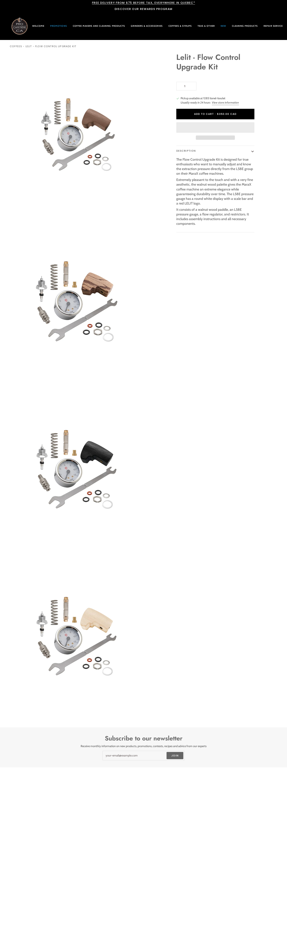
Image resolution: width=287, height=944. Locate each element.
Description (186, 151)
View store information (225, 102)
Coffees (16, 46)
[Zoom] (17, 212)
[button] (99, 26)
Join (175, 755)
